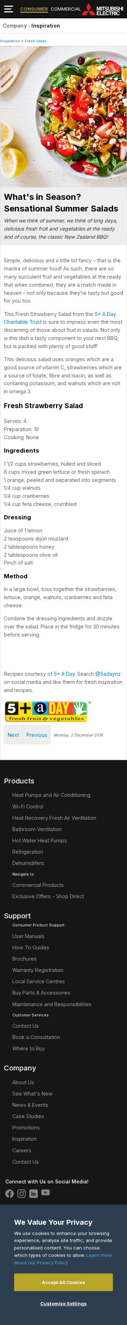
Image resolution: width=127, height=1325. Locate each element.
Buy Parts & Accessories (41, 993)
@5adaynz (108, 674)
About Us (23, 1082)
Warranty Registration (38, 970)
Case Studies (28, 1116)
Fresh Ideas (36, 41)
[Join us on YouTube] (45, 1193)
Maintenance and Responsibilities (52, 1004)
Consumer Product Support (38, 925)
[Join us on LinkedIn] (33, 1193)
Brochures (24, 959)
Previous (36, 735)
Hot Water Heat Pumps (39, 840)
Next (13, 735)
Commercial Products (38, 885)
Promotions (26, 1127)
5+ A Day (64, 674)
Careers (21, 1150)
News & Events (30, 1105)
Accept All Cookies (63, 1282)
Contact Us (25, 1026)
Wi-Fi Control (27, 807)
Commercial (66, 9)
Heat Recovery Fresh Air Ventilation (54, 818)
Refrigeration (27, 852)
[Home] (104, 9)
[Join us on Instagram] (21, 1193)
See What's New (32, 1094)
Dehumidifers (28, 863)
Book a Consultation (36, 1037)
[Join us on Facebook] (9, 1193)
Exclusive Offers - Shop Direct (48, 896)
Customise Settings (63, 1303)
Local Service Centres (38, 981)
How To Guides (30, 947)
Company (15, 26)
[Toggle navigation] (8, 9)
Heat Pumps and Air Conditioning (51, 795)
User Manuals (28, 936)
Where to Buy (28, 1048)
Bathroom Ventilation (37, 829)
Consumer (34, 9)
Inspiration (45, 26)
